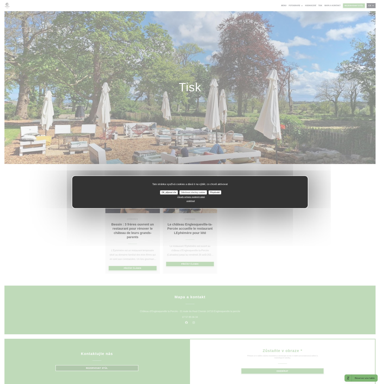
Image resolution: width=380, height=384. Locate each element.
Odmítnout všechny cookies (193, 192)
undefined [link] (190, 201)
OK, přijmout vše (169, 192)
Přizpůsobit (215, 192)
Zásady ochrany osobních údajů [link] (191, 197)
